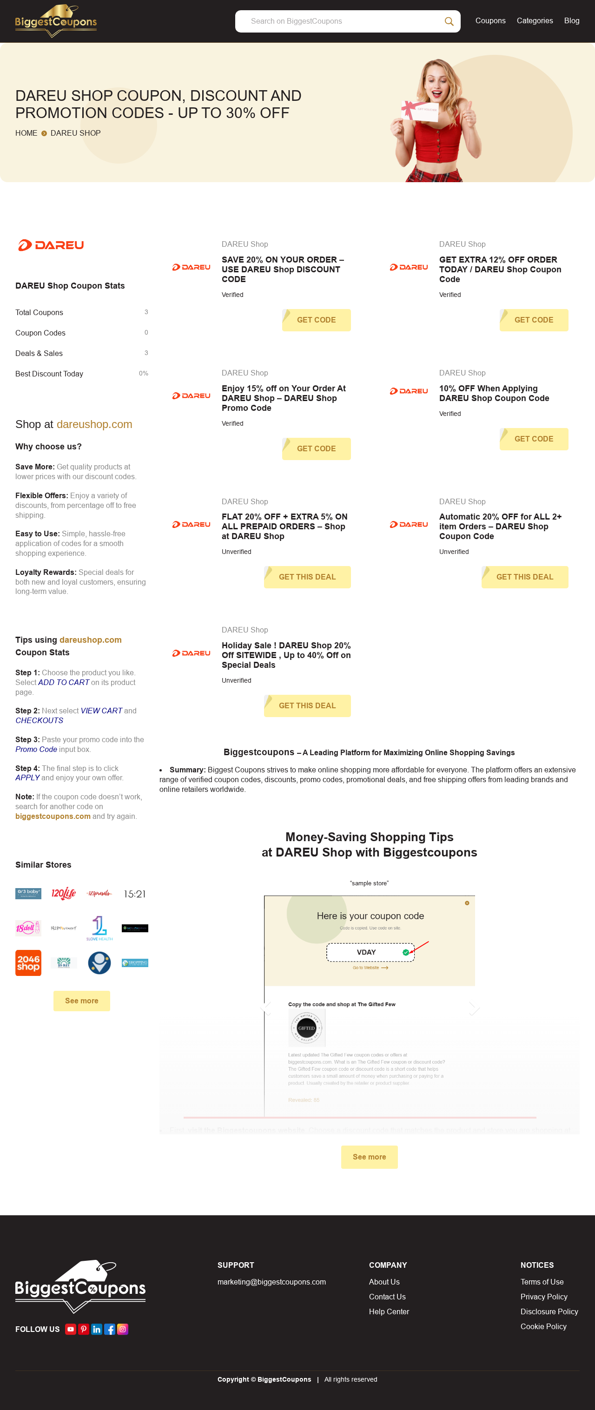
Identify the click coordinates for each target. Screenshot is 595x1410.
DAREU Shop (245, 244)
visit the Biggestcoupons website (246, 1130)
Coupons (491, 21)
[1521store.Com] (135, 894)
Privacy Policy (544, 1297)
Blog (572, 21)
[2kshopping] (135, 963)
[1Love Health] (99, 928)
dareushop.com (94, 424)
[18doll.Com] (28, 928)
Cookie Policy (544, 1327)
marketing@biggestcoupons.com (272, 1282)
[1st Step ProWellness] (135, 928)
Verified (233, 294)
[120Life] (64, 894)
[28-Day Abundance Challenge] (64, 963)
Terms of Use (542, 1282)
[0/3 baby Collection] (28, 894)
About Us (384, 1282)
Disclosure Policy (549, 1312)
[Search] (449, 21)
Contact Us (387, 1297)
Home (26, 133)
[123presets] (99, 894)
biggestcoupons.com (53, 816)
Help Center (389, 1312)
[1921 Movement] (64, 928)
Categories (535, 21)
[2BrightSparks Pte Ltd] (99, 963)
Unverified (236, 551)
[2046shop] (28, 963)
